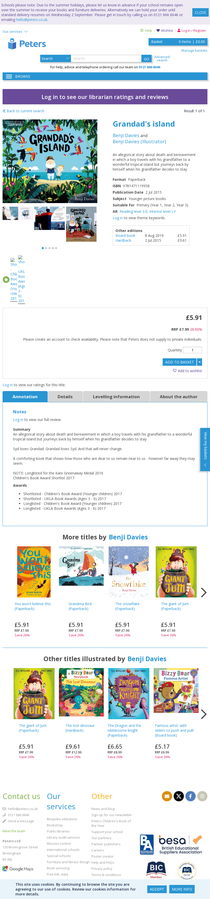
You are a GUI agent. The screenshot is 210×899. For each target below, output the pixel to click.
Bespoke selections (62, 819)
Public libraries (58, 831)
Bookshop (55, 825)
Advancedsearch (162, 58)
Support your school (107, 831)
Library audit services (63, 837)
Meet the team (14, 831)
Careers (97, 850)
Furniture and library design (68, 862)
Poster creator (102, 856)
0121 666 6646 (18, 815)
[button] (43, 248)
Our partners (101, 838)
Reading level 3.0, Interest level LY (148, 211)
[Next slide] (203, 592)
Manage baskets (194, 50)
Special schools (59, 855)
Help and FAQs (102, 862)
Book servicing (58, 868)
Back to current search (25, 110)
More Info (182, 889)
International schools (63, 849)
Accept (157, 889)
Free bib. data (57, 874)
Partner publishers (106, 844)
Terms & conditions (106, 874)
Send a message (20, 821)
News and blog (102, 808)
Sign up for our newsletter (111, 815)
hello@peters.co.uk (31, 19)
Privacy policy (101, 868)
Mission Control (59, 843)
